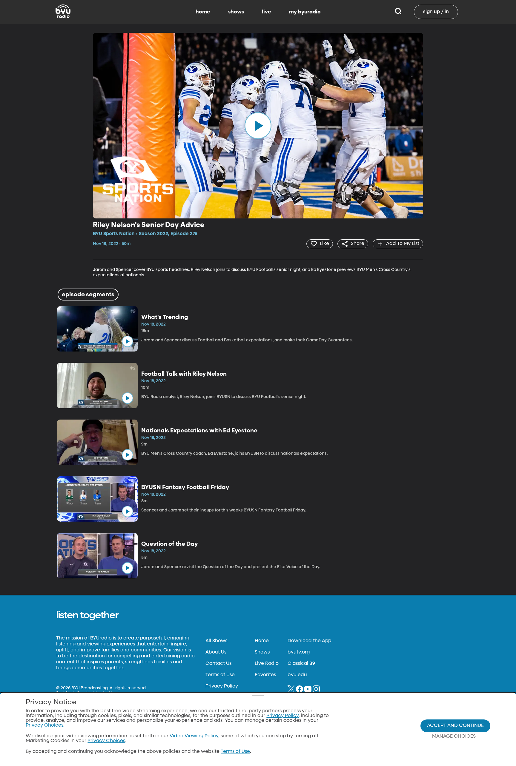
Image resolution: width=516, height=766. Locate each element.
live (266, 12)
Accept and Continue (455, 725)
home (203, 12)
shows (236, 12)
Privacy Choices (106, 741)
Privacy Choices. (45, 725)
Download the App (309, 641)
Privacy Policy (221, 686)
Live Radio (267, 663)
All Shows (216, 641)
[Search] (398, 12)
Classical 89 (301, 663)
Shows (262, 652)
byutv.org (299, 652)
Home (262, 641)
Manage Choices (454, 736)
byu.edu (297, 675)
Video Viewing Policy (194, 736)
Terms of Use (220, 675)
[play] (258, 125)
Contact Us (218, 663)
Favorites (265, 675)
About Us (215, 652)
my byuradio (305, 12)
